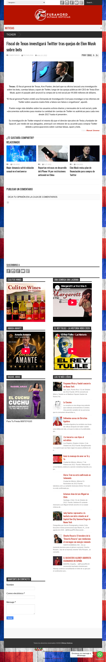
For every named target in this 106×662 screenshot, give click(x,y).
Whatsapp (81, 3)
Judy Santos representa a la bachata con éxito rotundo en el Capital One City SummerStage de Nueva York (76, 517)
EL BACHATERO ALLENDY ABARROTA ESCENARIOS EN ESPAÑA (77, 559)
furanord (76, 3)
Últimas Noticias (67, 643)
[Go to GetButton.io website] (100, 659)
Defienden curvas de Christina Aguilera (75, 420)
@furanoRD (67, 3)
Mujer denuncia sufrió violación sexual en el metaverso (20, 169)
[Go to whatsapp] (100, 654)
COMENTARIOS (14, 55)
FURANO (72, 3)
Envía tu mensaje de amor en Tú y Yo (76, 458)
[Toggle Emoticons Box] (7, 202)
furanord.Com (58, 651)
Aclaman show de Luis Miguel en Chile (76, 495)
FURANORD (62, 3)
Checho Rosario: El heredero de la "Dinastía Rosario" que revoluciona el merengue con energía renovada (77, 538)
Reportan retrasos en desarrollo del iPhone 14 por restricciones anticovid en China (52, 171)
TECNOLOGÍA (28, 55)
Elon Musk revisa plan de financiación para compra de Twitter (82, 171)
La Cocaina (67, 402)
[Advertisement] (69, 600)
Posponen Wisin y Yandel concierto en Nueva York (77, 385)
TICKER (11, 34)
